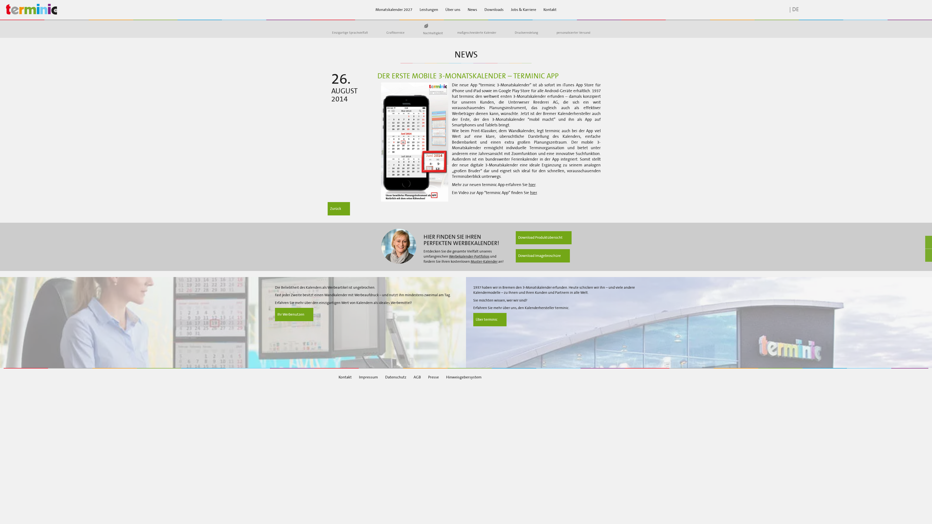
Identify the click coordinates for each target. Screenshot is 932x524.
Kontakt (550, 9)
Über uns (452, 9)
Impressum (368, 377)
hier (532, 185)
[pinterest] (560, 376)
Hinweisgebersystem (464, 377)
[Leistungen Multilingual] (337, 25)
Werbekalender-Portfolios (469, 256)
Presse (433, 377)
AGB (417, 377)
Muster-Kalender (484, 261)
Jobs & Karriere (523, 9)
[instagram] (547, 376)
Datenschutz (395, 377)
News (472, 9)
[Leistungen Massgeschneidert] (462, 25)
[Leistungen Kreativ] (391, 25)
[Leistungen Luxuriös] (519, 25)
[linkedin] (534, 376)
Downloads (494, 9)
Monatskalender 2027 (393, 9)
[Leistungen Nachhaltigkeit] (426, 25)
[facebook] (521, 376)
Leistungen (429, 9)
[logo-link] (78, 9)
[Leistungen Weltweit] (561, 25)
